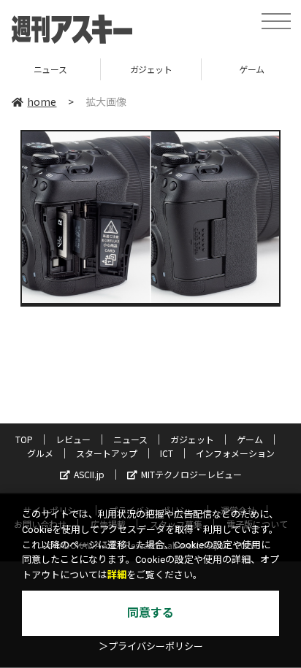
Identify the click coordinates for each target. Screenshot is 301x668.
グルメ (40, 453)
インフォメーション (235, 453)
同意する (150, 613)
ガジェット (106, 69)
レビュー (73, 439)
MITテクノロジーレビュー (191, 474)
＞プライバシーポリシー (151, 646)
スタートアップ (106, 453)
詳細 (116, 574)
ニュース (130, 439)
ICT (166, 453)
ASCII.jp (89, 474)
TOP (24, 439)
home (41, 101)
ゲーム (207, 69)
